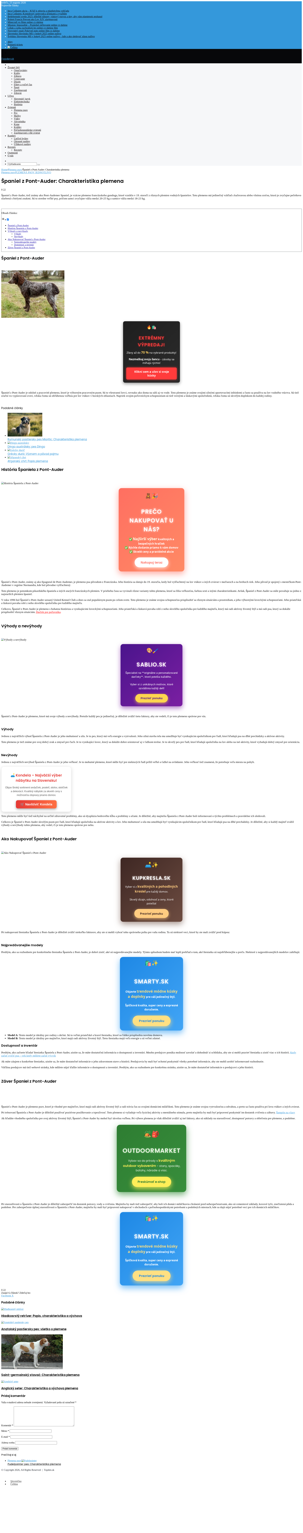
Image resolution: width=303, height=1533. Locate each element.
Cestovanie (19, 79)
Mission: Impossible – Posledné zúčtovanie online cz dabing (37, 25)
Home (4, 169)
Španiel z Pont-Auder (18, 225)
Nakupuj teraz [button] (151, 562)
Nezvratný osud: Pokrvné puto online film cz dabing (34, 30)
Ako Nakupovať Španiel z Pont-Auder (26, 239)
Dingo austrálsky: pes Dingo (26, 446)
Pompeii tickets (15, 44)
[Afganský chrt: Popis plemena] (17, 457)
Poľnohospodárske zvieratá (27, 130)
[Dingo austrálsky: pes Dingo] (18, 442)
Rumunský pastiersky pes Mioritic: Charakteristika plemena (47, 439)
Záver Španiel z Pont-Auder (21, 247)
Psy (16, 113)
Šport (16, 87)
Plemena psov (21, 110)
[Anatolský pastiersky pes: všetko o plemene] (15, 1322)
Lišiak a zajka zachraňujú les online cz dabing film (33, 28)
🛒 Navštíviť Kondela (36, 804)
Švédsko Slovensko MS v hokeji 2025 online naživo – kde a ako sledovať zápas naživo (51, 36)
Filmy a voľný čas (23, 84)
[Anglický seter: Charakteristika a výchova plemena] (9, 1381)
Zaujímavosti (20, 90)
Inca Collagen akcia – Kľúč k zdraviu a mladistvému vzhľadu (38, 10)
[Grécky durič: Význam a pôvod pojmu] (16, 450)
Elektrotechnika (22, 101)
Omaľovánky (20, 70)
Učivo (11, 96)
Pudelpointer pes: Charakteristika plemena (34, 1464)
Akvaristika (19, 121)
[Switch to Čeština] (13, 47)
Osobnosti (13, 152)
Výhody (17, 234)
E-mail (5, 1436)
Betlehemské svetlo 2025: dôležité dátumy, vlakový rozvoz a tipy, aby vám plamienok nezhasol (55, 16)
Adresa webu (8, 1442)
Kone (16, 124)
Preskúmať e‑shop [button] (152, 1182)
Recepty (12, 147)
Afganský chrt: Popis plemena (28, 461)
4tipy (10, 41)
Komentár (7, 1425)
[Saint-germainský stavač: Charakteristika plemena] (32, 1368)
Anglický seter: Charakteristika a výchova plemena (39, 1388)
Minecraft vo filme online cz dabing (25, 22)
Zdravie (18, 93)
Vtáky (17, 118)
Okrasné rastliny (22, 141)
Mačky (17, 115)
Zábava (17, 76)
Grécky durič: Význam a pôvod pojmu (33, 454)
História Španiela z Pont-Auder (23, 228)
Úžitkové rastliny (22, 144)
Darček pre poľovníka (48, 612)
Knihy (17, 73)
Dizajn (17, 81)
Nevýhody (18, 236)
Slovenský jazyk (22, 98)
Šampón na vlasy (285, 1112)
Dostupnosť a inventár (24, 245)
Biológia (18, 104)
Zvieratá (12, 107)
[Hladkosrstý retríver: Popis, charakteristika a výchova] (12, 1309)
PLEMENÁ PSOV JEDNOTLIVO (33, 172)
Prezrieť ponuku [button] (152, 698)
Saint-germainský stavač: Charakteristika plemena (40, 1375)
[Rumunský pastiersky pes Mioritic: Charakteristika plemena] (25, 435)
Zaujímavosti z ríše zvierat (27, 132)
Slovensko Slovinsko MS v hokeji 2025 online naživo (34, 33)
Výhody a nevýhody (18, 231)
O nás (10, 155)
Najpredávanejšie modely (25, 242)
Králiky (17, 127)
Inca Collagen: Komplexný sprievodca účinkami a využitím (37, 13)
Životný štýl (14, 67)
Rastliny (12, 135)
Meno (5, 1431)
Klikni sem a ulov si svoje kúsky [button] (151, 373)
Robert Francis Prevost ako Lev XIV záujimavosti (32, 19)
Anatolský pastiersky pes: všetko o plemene (33, 1329)
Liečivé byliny (21, 138)
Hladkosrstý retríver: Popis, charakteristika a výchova (41, 1316)
